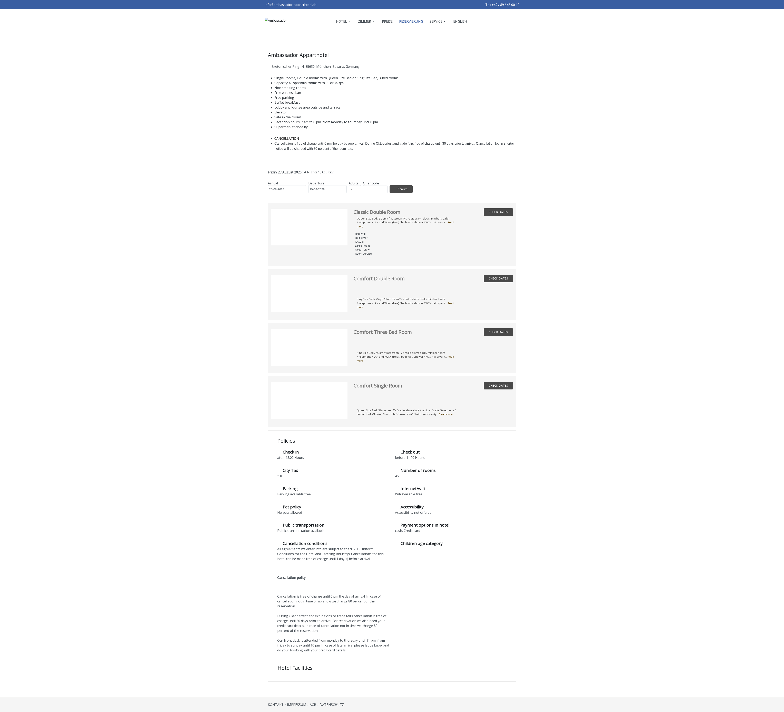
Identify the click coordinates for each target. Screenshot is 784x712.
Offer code (371, 183)
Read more (446, 414)
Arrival (273, 183)
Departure (316, 183)
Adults (353, 183)
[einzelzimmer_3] (309, 401)
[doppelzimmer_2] (309, 294)
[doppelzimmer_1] (309, 348)
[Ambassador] (276, 21)
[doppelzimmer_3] (309, 228)
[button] (344, 21)
